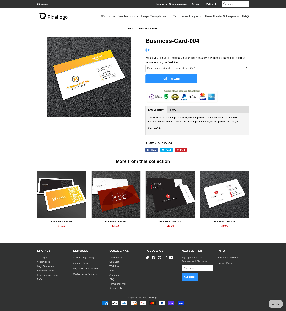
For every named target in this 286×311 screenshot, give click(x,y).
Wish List (114, 266)
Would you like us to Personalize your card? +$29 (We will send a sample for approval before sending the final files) (195, 60)
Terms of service (118, 284)
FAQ (245, 16)
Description (156, 109)
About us (114, 275)
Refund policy (116, 288)
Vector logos (128, 16)
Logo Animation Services (86, 268)
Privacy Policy (225, 263)
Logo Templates (154, 16)
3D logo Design (81, 263)
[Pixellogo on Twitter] (147, 258)
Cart (198, 4)
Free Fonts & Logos (221, 16)
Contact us (115, 262)
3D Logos (42, 4)
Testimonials (115, 257)
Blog (111, 270)
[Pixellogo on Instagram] (165, 258)
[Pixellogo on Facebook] (153, 258)
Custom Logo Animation (85, 274)
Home (130, 28)
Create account (178, 4)
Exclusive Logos (186, 16)
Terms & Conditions (228, 257)
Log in (160, 4)
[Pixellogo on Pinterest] (159, 258)
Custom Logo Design (84, 257)
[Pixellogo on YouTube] (171, 258)
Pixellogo (152, 297)
